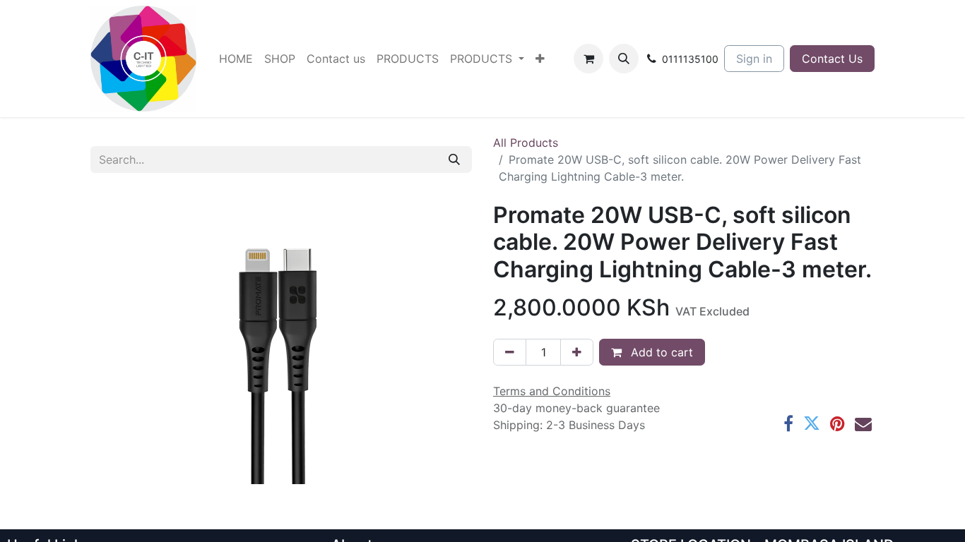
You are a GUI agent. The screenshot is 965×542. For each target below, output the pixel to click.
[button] (624, 58)
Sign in (754, 59)
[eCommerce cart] (588, 58)
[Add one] (576, 352)
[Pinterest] (837, 423)
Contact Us (832, 59)
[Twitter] (811, 423)
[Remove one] (509, 352)
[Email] (863, 423)
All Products (525, 143)
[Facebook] (788, 423)
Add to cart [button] (660, 352)
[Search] (454, 159)
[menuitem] (236, 58)
